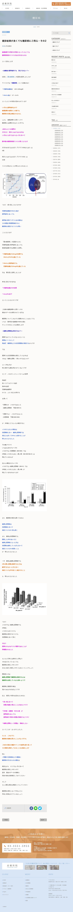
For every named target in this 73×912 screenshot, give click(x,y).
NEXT (42, 819)
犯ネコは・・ (55, 71)
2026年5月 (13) (59, 136)
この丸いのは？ (55, 83)
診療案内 (27, 880)
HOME (34, 26)
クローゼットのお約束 (56, 94)
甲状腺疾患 (28, 891)
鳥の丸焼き (54, 77)
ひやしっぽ (54, 65)
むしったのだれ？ (55, 100)
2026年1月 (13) (59, 145)
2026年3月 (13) (59, 141)
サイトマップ (5, 894)
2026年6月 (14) (59, 134)
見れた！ (54, 112)
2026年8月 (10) (59, 130)
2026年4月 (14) (59, 139)
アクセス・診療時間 (7, 888)
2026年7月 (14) (59, 132)
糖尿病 (27, 885)
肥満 (27, 900)
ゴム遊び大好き (55, 106)
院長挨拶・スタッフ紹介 (8, 885)
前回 (3, 46)
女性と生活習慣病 (29, 888)
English (4, 891)
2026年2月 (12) (59, 143)
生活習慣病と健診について (31, 897)
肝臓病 (27, 894)
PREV (6, 819)
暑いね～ (54, 59)
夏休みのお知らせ (55, 88)
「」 (11, 77)
